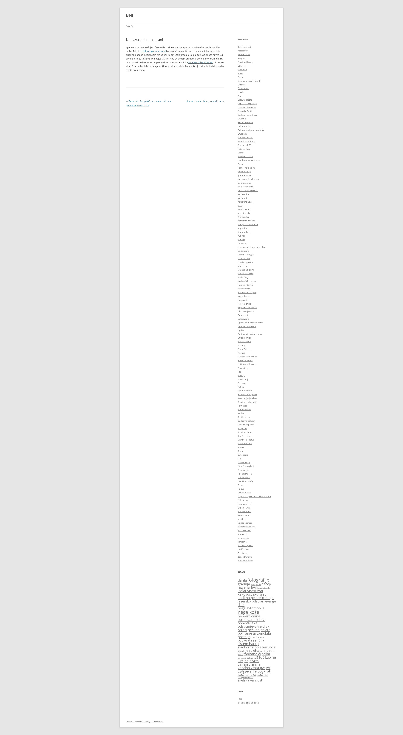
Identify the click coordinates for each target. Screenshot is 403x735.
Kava (240, 205)
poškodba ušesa (257, 637)
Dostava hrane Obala (247, 114)
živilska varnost (250, 680)
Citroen (241, 84)
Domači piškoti (245, 111)
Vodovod (242, 534)
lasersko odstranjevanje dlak (257, 603)
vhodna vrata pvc (251, 667)
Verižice (241, 519)
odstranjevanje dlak (253, 626)
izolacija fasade (263, 588)
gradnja (244, 584)
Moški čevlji (243, 277)
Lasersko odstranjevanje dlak (251, 247)
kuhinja (267, 597)
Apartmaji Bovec (245, 62)
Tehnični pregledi (246, 466)
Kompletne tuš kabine (248, 224)
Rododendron (244, 409)
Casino (241, 77)
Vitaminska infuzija (246, 526)
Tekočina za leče (245, 481)
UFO (240, 699)
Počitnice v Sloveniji (247, 364)
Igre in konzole (244, 175)
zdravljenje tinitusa (245, 677)
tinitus (240, 654)
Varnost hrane (244, 511)
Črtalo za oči (243, 88)
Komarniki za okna (246, 220)
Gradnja (241, 164)
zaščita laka (247, 674)
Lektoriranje (243, 250)
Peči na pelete (244, 341)
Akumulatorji (244, 54)
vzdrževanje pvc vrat (254, 671)
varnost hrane (249, 664)
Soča (271, 647)
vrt (268, 667)
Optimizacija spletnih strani (250, 334)
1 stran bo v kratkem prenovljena (205, 101)
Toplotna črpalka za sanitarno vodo (254, 496)
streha (254, 650)
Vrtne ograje (243, 538)
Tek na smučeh (245, 473)
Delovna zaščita (245, 99)
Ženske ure (243, 553)
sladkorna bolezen (252, 647)
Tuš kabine (243, 500)
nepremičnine (249, 616)
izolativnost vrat (250, 590)
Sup (239, 458)
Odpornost (243, 315)
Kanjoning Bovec (245, 201)
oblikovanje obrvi (251, 619)
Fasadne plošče (245, 145)
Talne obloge (244, 462)
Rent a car (242, 405)
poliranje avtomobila (254, 633)
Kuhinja (241, 235)
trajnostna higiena (245, 658)
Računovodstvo (245, 390)
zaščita (262, 674)
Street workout (245, 443)
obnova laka (247, 623)
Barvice (241, 65)
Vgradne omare (245, 522)
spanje (243, 650)
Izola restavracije (245, 186)
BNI (129, 15)
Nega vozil (242, 300)
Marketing (242, 266)
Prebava (241, 383)
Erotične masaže (245, 137)
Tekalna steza (244, 477)
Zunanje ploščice (245, 560)
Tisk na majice (244, 492)
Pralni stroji (243, 379)
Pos (239, 371)
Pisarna (241, 345)
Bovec (240, 73)
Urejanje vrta (244, 507)
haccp (266, 584)
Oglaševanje (243, 318)
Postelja (241, 375)
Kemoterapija (244, 213)
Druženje (242, 118)
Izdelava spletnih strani (248, 179)
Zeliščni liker (243, 549)
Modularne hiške (245, 273)
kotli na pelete (249, 597)
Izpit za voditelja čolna (248, 190)
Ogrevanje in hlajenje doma (250, 322)
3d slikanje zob (244, 46)
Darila (240, 96)
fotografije (258, 580)
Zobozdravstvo (245, 556)
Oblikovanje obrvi (246, 311)
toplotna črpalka (257, 654)
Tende (241, 485)
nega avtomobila (251, 608)
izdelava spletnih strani (153, 51)
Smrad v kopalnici (246, 424)
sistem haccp (248, 643)
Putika (241, 386)
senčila (258, 640)
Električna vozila (245, 122)
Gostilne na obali (245, 156)
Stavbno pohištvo (246, 439)
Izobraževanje (244, 182)
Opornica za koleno (247, 326)
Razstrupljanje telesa (247, 398)
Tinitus (241, 488)
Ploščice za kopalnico (247, 356)
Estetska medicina (246, 141)
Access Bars (243, 50)
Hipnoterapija (244, 171)
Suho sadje (243, 454)
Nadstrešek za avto (247, 281)
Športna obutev (245, 432)
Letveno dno (244, 258)
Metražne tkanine (246, 269)
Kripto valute (244, 232)
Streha (241, 447)
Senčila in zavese (245, 417)
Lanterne (242, 243)
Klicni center (243, 216)
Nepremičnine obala (247, 307)
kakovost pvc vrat (252, 594)
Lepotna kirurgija (246, 254)
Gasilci (241, 152)
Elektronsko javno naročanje (251, 130)
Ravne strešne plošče (247, 394)
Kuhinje (241, 239)
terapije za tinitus (267, 651)
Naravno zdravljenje (247, 292)
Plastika (241, 352)
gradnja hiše (256, 585)
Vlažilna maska (244, 530)
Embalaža (242, 133)
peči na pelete (259, 630)
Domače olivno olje (246, 107)
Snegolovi (242, 428)
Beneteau (242, 69)
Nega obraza (244, 296)
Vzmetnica (242, 541)
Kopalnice (242, 228)
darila (242, 580)
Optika (241, 330)
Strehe (241, 451)
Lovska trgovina (245, 262)
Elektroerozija (244, 126)
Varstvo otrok (244, 515)
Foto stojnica (244, 148)
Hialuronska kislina (246, 167)
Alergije (241, 58)
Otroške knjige (244, 337)
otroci (242, 630)
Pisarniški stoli (244, 349)
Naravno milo (244, 288)
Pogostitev (243, 368)
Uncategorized (244, 504)
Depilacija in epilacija (247, 103)
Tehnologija (243, 470)
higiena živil (247, 587)
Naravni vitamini (245, 284)
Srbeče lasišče (244, 436)
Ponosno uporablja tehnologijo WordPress (144, 721)
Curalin (241, 92)
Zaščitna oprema (245, 545)
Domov (129, 26)
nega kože (248, 612)
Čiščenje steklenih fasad (249, 80)
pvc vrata (245, 640)
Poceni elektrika (245, 360)
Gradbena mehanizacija (249, 160)
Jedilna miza (243, 194)
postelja (244, 636)
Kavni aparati (244, 209)
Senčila (241, 413)
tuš (255, 657)
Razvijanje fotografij (247, 402)
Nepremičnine (244, 303)
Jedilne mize (243, 198)
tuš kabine (267, 657)
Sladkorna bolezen (246, 420)
